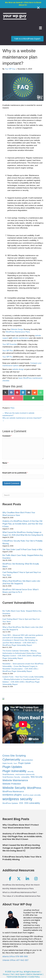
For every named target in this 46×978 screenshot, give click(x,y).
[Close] (38, 7)
